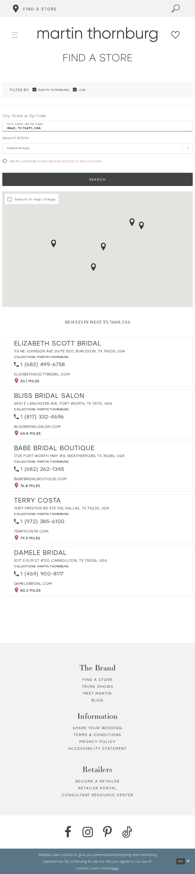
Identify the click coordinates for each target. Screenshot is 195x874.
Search (97, 179)
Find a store (97, 679)
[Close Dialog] (188, 861)
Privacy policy (97, 741)
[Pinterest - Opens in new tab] (107, 832)
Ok (180, 861)
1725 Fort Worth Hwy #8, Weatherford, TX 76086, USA (69, 455)
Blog (97, 700)
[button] (15, 34)
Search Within (15, 138)
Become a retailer (97, 781)
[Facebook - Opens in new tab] (68, 832)
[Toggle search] (175, 8)
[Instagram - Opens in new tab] (88, 832)
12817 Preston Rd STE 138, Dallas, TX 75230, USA (61, 508)
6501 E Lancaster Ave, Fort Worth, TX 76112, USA (63, 403)
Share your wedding (98, 727)
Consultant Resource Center (98, 794)
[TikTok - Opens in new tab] (127, 832)
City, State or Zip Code (24, 116)
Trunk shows (97, 686)
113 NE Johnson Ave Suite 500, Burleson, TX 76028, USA (69, 351)
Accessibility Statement (97, 748)
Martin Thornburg (53, 357)
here (114, 867)
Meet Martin (97, 693)
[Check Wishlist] (175, 34)
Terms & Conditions (98, 734)
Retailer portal (97, 788)
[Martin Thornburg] (98, 34)
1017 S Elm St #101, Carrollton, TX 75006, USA (60, 560)
